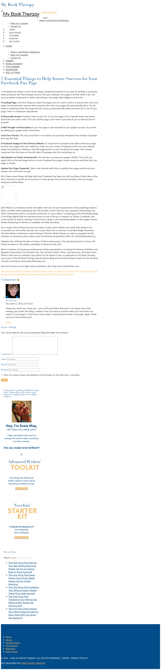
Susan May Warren (64, 274)
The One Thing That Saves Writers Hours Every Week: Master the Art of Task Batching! (21, 579)
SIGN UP (21, 488)
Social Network (29, 274)
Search (7, 557)
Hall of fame (12, 651)
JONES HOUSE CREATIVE (33, 663)
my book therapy (14, 274)
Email (4, 365)
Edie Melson (7, 271)
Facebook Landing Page (48, 271)
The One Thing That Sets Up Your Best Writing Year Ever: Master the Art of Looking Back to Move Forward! (22, 567)
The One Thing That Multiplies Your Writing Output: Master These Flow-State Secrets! (23, 590)
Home (8, 636)
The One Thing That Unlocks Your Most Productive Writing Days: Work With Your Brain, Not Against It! (23, 613)
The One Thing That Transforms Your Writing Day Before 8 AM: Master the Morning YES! (22, 601)
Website (5, 370)
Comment (6, 354)
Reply (9, 322)
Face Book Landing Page (25, 271)
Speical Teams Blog (46, 274)
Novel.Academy (13, 642)
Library (9, 639)
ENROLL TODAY (21, 537)
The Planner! (12, 645)
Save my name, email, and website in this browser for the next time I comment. (42, 374)
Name (4, 359)
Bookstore (10, 648)
